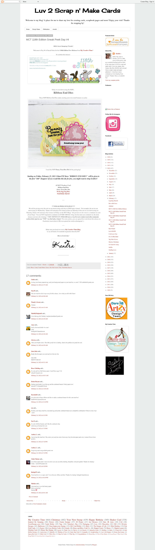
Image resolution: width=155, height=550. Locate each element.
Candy (36, 267)
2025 (108, 160)
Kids (87, 526)
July (110, 184)
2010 (108, 287)
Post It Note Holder (102, 534)
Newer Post (30, 500)
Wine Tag (72, 534)
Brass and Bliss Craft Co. (81, 528)
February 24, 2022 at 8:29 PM (39, 466)
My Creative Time (86, 50)
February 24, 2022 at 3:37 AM (39, 285)
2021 (108, 257)
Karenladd (34, 395)
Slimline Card (32, 530)
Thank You (67, 530)
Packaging (86, 524)
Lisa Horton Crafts (54, 528)
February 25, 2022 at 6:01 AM (39, 493)
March (111, 195)
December (112, 170)
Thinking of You (62, 532)
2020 (108, 259)
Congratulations (82, 534)
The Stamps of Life (99, 526)
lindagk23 (34, 472)
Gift (51, 267)
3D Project (79, 522)
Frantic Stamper (65, 522)
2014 (108, 276)
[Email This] (59, 265)
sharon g (33, 340)
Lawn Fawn (113, 534)
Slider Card (43, 534)
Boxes (32, 267)
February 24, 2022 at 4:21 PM (39, 415)
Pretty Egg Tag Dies (63, 191)
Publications (46, 29)
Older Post (97, 500)
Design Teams (36, 29)
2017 (108, 268)
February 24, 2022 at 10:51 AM (39, 375)
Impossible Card (32, 534)
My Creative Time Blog (72, 229)
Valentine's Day (72, 524)
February (111, 198)
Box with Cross (113, 203)
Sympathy (85, 532)
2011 (108, 284)
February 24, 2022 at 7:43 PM (39, 453)
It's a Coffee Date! (113, 236)
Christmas (55, 519)
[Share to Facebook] (65, 265)
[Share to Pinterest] (67, 265)
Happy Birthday (96, 519)
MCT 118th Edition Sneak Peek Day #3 (117, 216)
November (112, 173)
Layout (59, 530)
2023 (108, 165)
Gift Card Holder (75, 526)
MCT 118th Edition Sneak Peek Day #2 (117, 220)
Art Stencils (83, 530)
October (111, 176)
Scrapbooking (94, 532)
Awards (55, 29)
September (112, 179)
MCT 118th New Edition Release (118, 209)
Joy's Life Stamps (106, 532)
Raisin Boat (92, 534)
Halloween (41, 526)
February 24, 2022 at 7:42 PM (39, 442)
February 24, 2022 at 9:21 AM (39, 362)
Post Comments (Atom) (39, 504)
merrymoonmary (80, 545)
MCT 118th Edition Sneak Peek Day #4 (117, 212)
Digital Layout (119, 528)
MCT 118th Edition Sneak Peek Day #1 (117, 225)
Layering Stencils (113, 201)
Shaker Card (115, 519)
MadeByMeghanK (36, 313)
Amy (32, 325)
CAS (120, 522)
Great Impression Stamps (57, 526)
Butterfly (52, 532)
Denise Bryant (35, 381)
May (110, 190)
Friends (67, 528)
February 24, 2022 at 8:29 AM (39, 319)
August (111, 182)
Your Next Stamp (74, 519)
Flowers (51, 522)
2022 (108, 168)
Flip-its (75, 530)
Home (28, 29)
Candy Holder (41, 267)
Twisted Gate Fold (40, 536)
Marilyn (33, 484)
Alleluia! (111, 206)
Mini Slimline (115, 526)
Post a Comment (33, 497)
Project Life (118, 530)
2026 (108, 157)
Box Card (120, 534)
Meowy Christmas (114, 242)
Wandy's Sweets (36, 302)
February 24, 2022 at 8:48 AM (39, 334)
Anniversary (43, 532)
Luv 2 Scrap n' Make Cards (77, 10)
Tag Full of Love (113, 239)
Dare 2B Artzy (108, 522)
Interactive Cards (94, 530)
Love (95, 524)
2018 (108, 265)
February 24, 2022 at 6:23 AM (39, 307)
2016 (108, 270)
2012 (108, 282)
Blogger (94, 545)
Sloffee (110, 247)
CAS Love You (113, 234)
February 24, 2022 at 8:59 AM (39, 345)
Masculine (105, 524)
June (110, 187)
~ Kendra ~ (118, 54)
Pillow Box (52, 534)
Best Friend (112, 228)
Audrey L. (34, 434)
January (111, 253)
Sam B (33, 291)
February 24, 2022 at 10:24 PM (39, 477)
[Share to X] (63, 265)
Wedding (104, 530)
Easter (47, 267)
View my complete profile (112, 80)
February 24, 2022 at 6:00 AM (39, 296)
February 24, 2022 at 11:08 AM (39, 389)
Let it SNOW (112, 231)
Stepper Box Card (50, 536)
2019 (108, 262)
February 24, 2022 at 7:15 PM (39, 428)
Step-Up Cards (62, 534)
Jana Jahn (34, 351)
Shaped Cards (98, 528)
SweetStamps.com (34, 524)
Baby (110, 530)
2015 (108, 273)
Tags (60, 524)
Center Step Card (74, 532)
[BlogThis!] (61, 265)
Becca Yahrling (35, 368)
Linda (33, 279)
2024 (108, 162)
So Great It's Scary (114, 244)
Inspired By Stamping (35, 522)
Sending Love (112, 250)
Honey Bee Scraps (119, 532)
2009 (108, 290)
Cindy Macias (35, 459)
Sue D (33, 421)
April (110, 193)
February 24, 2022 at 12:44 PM (39, 402)
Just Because (93, 522)
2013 (108, 279)
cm (32, 408)
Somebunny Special (63, 193)
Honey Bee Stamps (47, 530)
